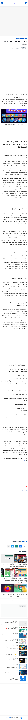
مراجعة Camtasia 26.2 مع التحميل (11, 672)
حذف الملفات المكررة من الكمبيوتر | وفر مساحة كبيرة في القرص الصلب (10, 667)
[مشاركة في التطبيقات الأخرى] (8, 546)
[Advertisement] (14, 21)
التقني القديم (14, 3)
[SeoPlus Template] (21, 718)
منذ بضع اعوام (15, 627)
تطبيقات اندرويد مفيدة (21, 38)
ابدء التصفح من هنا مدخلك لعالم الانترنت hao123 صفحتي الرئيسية (10, 679)
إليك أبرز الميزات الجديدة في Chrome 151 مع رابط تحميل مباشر (10, 648)
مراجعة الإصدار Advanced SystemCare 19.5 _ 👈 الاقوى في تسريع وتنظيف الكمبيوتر (10, 655)
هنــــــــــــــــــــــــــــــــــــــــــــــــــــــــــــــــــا (20, 460)
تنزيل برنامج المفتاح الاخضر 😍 (12, 628)
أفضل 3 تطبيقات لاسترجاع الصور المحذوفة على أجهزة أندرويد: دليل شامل (20, 580)
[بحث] (2, 3)
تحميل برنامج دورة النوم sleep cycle (19, 491)
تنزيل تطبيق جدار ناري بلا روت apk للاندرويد (9, 634)
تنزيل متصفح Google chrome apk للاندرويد (22, 595)
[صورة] (23, 623)
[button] (20, 546)
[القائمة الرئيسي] (26, 3)
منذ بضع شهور (14, 621)
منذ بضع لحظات (23, 563)
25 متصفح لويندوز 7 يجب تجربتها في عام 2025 (10, 641)
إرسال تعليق (22, 606)
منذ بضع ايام (15, 645)
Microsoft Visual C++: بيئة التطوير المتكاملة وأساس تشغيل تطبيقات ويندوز (10, 623)
